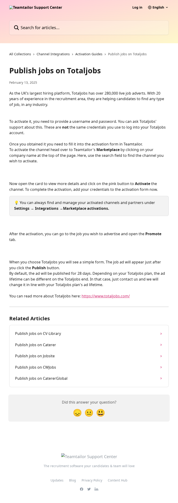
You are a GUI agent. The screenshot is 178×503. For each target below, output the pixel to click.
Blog (72, 480)
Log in (137, 7)
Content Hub (117, 480)
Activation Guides (88, 54)
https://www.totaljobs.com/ (106, 296)
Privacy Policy (92, 480)
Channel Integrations (53, 54)
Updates (57, 480)
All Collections (20, 54)
